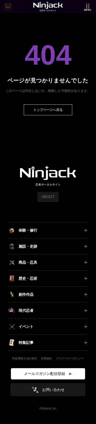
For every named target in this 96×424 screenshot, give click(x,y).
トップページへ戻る (48, 110)
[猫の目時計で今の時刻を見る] (8, 6)
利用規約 (46, 358)
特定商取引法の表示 (24, 358)
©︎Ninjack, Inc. (48, 408)
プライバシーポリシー (70, 358)
